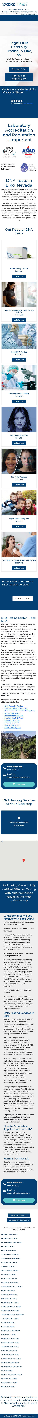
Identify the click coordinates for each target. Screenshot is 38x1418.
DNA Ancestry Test (12, 725)
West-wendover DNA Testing (11, 1366)
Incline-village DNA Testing (10, 1330)
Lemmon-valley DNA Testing (11, 1358)
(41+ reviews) (28, 103)
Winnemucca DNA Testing (10, 1338)
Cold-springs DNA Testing (10, 1318)
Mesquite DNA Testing (9, 1298)
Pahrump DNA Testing (9, 1278)
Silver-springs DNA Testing (10, 1362)
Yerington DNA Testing (9, 1382)
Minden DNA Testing (8, 1386)
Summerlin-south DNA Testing (11, 1286)
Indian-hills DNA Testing (9, 1350)
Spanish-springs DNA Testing (11, 1306)
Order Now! (20, 784)
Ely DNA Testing (6, 1370)
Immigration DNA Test (13, 718)
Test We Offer (19, 69)
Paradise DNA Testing (8, 1250)
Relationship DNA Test (13, 716)
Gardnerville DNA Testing (9, 1346)
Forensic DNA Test (12, 720)
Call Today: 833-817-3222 (18, 10)
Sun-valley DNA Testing (9, 1294)
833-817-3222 (19, 1406)
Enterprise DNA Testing (9, 1262)
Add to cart (19, 276)
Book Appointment (23, 598)
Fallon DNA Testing (7, 1326)
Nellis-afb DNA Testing (9, 1378)
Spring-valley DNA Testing (10, 1254)
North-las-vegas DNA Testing (11, 1242)
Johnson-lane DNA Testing (10, 1354)
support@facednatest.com (18, 777)
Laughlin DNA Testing (8, 1334)
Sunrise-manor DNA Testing (10, 1258)
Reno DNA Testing (7, 1246)
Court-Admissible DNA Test (15, 708)
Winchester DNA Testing (9, 1282)
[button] (24, 860)
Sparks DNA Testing (8, 1266)
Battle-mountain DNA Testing (11, 1374)
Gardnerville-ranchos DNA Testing (12, 1314)
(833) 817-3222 (13, 770)
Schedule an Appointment (19, 77)
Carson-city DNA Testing (9, 1270)
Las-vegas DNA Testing (9, 1234)
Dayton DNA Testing (8, 1322)
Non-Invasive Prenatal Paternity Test (19, 711)
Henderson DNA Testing (9, 1238)
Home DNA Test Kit (12, 713)
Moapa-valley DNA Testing (10, 1342)
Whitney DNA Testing (8, 1274)
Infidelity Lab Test (11, 723)
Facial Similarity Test (12, 728)
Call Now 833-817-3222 (19, 1215)
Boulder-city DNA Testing (10, 1302)
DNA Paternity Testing (13, 706)
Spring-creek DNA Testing (10, 1310)
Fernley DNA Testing (8, 1290)
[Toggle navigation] (34, 18)
